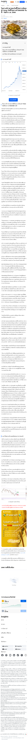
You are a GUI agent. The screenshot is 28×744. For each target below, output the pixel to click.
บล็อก (8, 5)
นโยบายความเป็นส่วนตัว (13, 736)
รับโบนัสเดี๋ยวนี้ (13, 541)
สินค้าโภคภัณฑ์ (15, 5)
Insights (2, 5)
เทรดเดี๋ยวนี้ (22, 1)
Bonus (12, 2)
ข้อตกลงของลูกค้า (5, 739)
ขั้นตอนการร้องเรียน (4, 736)
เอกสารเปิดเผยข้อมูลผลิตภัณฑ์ (7, 737)
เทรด (23, 601)
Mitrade (5, 18)
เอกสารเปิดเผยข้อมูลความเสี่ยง (18, 737)
